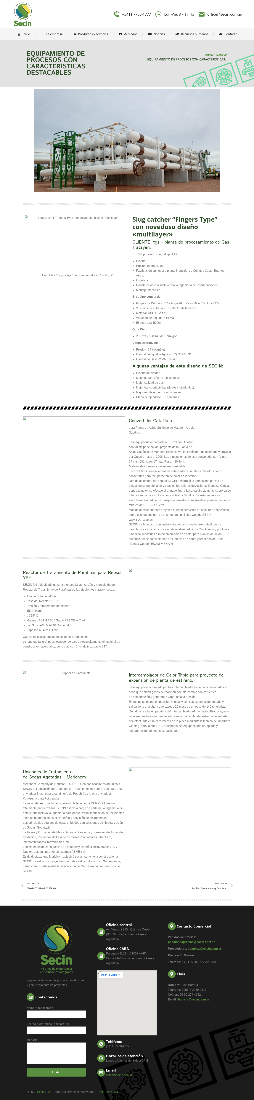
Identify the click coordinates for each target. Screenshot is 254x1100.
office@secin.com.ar (224, 14)
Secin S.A (43, 1091)
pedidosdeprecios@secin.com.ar (191, 942)
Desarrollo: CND (108, 1091)
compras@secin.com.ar (204, 948)
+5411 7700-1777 (136, 14)
